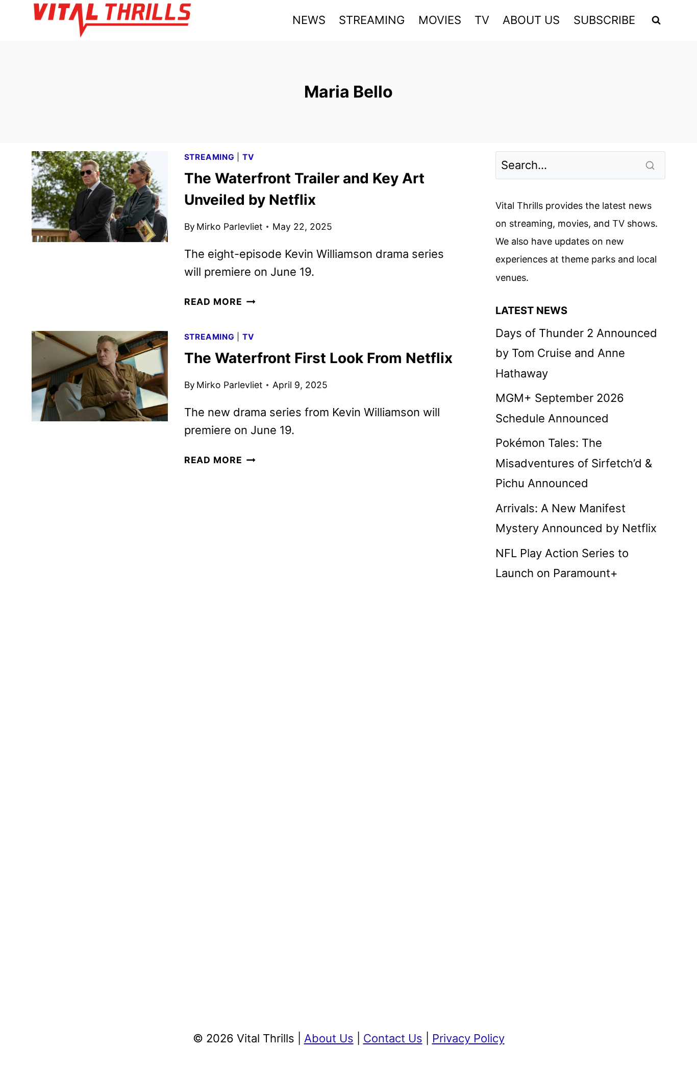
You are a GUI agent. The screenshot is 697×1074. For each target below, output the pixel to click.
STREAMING (372, 20)
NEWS (309, 20)
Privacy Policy (468, 1038)
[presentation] (100, 196)
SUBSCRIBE (604, 20)
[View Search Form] (656, 20)
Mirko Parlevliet (229, 226)
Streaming (209, 157)
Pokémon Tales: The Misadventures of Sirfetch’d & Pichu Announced (573, 463)
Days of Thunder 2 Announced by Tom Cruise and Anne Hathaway (576, 353)
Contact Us (392, 1038)
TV (482, 20)
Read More (220, 301)
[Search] (651, 165)
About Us (329, 1038)
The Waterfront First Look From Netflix (318, 358)
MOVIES (439, 20)
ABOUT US (531, 20)
